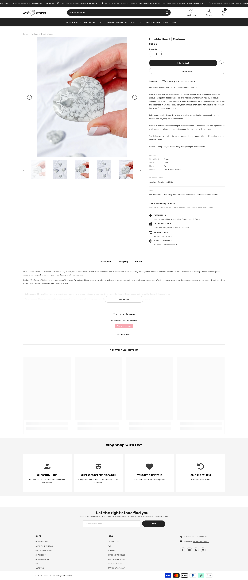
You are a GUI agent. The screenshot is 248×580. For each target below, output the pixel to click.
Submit (154, 305)
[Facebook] (146, 316)
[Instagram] (151, 316)
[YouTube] (162, 316)
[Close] (185, 260)
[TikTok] (157, 316)
